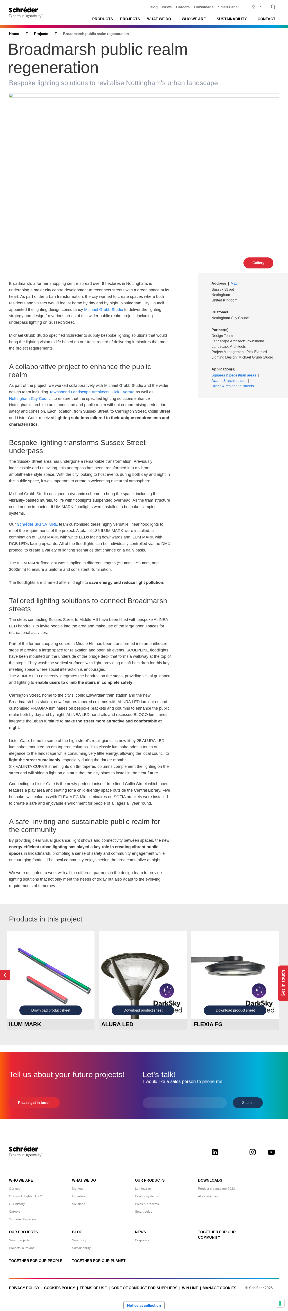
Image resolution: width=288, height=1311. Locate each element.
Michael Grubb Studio (103, 309)
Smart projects (19, 1240)
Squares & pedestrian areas (234, 375)
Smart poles (143, 1211)
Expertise (78, 1196)
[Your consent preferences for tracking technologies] (280, 1303)
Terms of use (93, 1288)
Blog (154, 7)
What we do (159, 19)
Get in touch (283, 983)
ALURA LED (117, 1024)
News (167, 7)
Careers (183, 7)
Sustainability (81, 1248)
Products (102, 19)
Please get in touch (34, 1103)
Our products (150, 1180)
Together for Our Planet (99, 1261)
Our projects (23, 1232)
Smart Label (228, 7)
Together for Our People (36, 1261)
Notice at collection (144, 1305)
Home (14, 34)
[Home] (27, 12)
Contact (266, 19)
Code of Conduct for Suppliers (144, 1288)
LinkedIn (215, 1156)
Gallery (258, 263)
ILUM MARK (25, 1024)
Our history (17, 1204)
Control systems (146, 1196)
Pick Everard (123, 392)
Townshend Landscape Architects (79, 392)
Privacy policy (24, 1288)
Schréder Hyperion (22, 1219)
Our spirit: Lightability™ (25, 1196)
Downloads (204, 7)
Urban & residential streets (233, 386)
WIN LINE (190, 1288)
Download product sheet (50, 1010)
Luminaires (143, 1188)
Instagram (252, 1156)
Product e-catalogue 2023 (216, 1188)
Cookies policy (59, 1288)
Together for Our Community (217, 1234)
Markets (77, 1188)
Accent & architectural (229, 381)
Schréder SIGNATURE (37, 524)
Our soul (15, 1188)
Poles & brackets (147, 1204)
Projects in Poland (22, 1248)
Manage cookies (219, 1288)
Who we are (194, 19)
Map (234, 283)
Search (273, 6)
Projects (130, 19)
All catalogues (208, 1196)
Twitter (234, 1156)
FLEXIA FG (208, 1024)
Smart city (79, 1240)
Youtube (271, 1156)
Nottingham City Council (30, 398)
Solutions (78, 1204)
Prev (5, 975)
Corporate (142, 1240)
